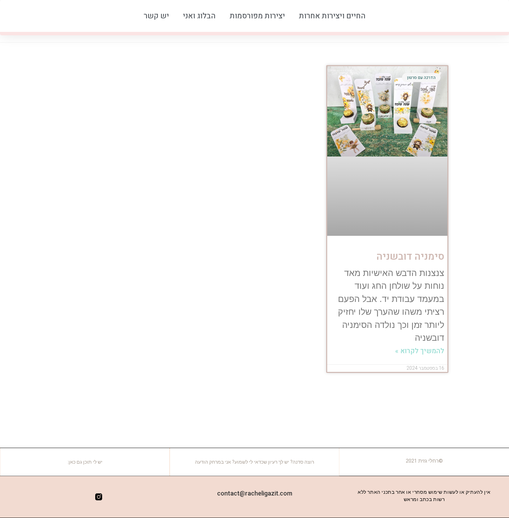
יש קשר (156, 15)
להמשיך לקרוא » (419, 351)
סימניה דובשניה (410, 256)
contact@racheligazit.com (254, 493)
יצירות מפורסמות (257, 15)
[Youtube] (71, 496)
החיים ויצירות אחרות (332, 15)
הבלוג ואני (199, 15)
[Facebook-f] (84, 496)
